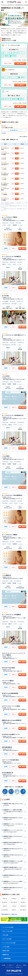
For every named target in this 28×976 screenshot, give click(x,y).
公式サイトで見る (7, 63)
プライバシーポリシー (9, 967)
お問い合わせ (18, 965)
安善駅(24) (23, 898)
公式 (13, 148)
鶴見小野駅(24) (14, 902)
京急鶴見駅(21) (23, 906)
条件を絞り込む (14, 130)
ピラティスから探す (7, 939)
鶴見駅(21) (14, 909)
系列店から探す (6, 950)
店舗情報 (5, 248)
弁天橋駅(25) (14, 898)
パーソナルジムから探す (8, 927)
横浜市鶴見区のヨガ (20, 5)
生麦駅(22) (5, 906)
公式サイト (14, 248)
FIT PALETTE (3, 5)
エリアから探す (6, 946)
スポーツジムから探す (8, 931)
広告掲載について (19, 967)
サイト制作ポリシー (11, 965)
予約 (17, 148)
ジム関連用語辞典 (7, 958)
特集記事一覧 (6, 954)
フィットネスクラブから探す (9, 942)
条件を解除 (4, 133)
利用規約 (24, 965)
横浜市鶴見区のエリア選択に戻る (9, 914)
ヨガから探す (6, 935)
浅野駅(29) (5, 898)
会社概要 (3, 965)
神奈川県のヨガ (11, 5)
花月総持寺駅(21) (4, 909)
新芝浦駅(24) (4, 902)
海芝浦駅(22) (23, 902)
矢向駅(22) (14, 906)
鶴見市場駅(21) (23, 909)
